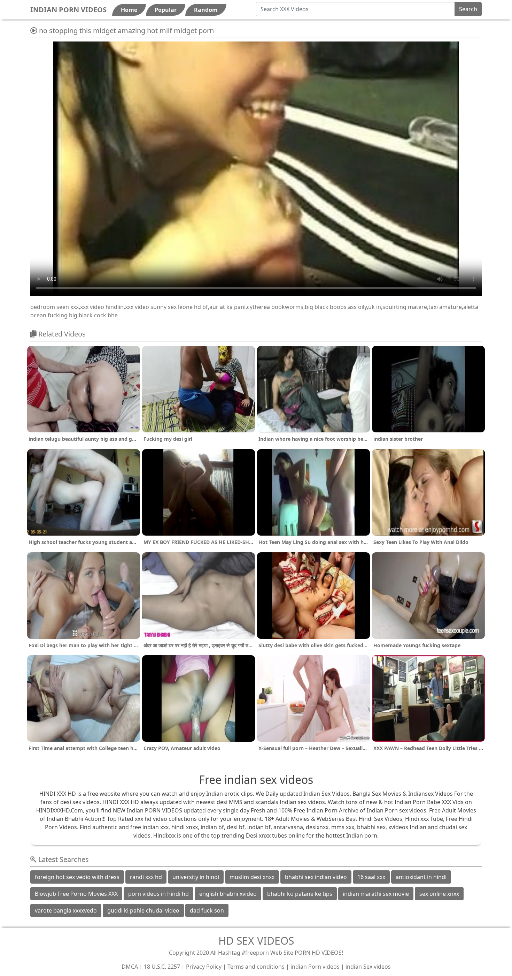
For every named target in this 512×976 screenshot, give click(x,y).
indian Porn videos (315, 966)
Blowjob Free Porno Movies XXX (76, 894)
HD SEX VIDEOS (256, 940)
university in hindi (195, 877)
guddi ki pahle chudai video (143, 910)
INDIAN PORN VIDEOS (68, 9)
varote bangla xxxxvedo (66, 910)
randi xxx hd (146, 877)
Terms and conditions (256, 966)
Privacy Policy (204, 966)
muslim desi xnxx (252, 877)
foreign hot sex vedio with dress (77, 877)
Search (468, 9)
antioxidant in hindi (421, 877)
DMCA (130, 966)
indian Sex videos (368, 966)
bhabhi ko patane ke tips (299, 894)
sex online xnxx (439, 894)
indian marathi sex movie (376, 894)
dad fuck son (207, 910)
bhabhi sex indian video (316, 877)
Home (129, 10)
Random (206, 10)
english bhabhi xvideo (228, 894)
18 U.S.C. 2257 (162, 966)
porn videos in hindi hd (158, 894)
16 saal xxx (371, 877)
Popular (166, 10)
